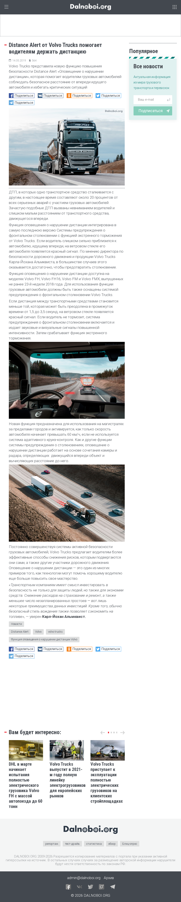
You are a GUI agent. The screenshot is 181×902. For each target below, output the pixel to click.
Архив (109, 878)
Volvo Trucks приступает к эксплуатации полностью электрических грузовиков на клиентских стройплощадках (107, 782)
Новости (16, 624)
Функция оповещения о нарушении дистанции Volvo (44, 639)
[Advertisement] (67, 693)
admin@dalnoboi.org (83, 878)
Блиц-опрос (129, 843)
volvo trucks (55, 631)
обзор (112, 843)
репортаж (51, 843)
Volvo (38, 631)
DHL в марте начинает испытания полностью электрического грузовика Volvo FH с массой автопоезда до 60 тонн (25, 785)
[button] (108, 732)
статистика (94, 843)
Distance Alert (19, 631)
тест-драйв (72, 843)
